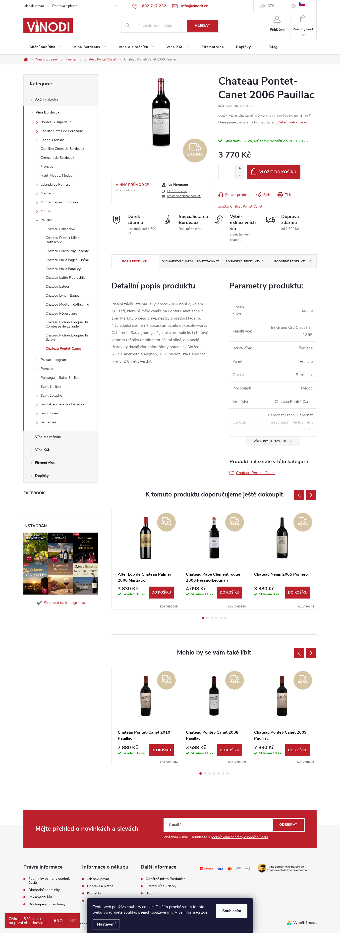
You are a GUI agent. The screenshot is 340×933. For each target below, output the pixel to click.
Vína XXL (42, 449)
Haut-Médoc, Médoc (56, 175)
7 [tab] (227, 773)
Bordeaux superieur (56, 122)
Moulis (46, 211)
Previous (299, 495)
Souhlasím (231, 911)
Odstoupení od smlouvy (46, 904)
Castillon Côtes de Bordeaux (62, 148)
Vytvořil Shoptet (305, 923)
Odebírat (288, 824)
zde (204, 912)
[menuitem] (45, 47)
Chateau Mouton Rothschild (67, 304)
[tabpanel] (146, 559)
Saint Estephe (51, 395)
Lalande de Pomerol (56, 184)
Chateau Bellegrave (60, 229)
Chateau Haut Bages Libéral (67, 260)
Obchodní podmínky (44, 890)
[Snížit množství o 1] (239, 175)
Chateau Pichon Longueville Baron (67, 337)
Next (311, 495)
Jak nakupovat (33, 6)
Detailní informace (292, 122)
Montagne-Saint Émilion (59, 202)
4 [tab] (216, 618)
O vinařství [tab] (190, 261)
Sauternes (48, 422)
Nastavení (106, 924)
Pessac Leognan (53, 359)
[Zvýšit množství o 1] (239, 168)
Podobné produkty (290, 261)
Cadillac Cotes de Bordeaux (62, 131)
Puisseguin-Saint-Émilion (60, 377)
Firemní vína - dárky (161, 886)
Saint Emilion (51, 386)
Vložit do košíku (277, 172)
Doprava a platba (64, 6)
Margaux (47, 193)
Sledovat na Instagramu (64, 602)
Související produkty (243, 261)
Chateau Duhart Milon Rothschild (63, 239)
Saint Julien (49, 413)
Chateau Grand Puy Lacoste (67, 251)
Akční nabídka (46, 99)
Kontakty (94, 893)
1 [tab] (203, 618)
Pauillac (46, 220)
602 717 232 (177, 191)
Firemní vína (45, 462)
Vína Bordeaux (47, 112)
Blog (149, 893)
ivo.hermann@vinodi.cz (184, 196)
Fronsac (47, 166)
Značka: (240, 206)
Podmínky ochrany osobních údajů (50, 881)
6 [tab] (225, 618)
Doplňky (42, 475)
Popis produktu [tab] (135, 261)
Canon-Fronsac (52, 140)
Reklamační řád (40, 897)
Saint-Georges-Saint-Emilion (63, 404)
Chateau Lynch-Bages (62, 295)
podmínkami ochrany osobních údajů (239, 837)
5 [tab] (221, 618)
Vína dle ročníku (48, 437)
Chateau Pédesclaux (61, 313)
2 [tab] (207, 618)
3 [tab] (212, 618)
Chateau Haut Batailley (63, 269)
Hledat (202, 25)
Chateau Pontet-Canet (63, 348)
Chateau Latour (57, 286)
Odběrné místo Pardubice (165, 879)
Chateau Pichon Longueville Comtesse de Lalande (67, 324)
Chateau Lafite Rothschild (66, 277)
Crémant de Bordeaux (57, 157)
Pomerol (47, 368)
